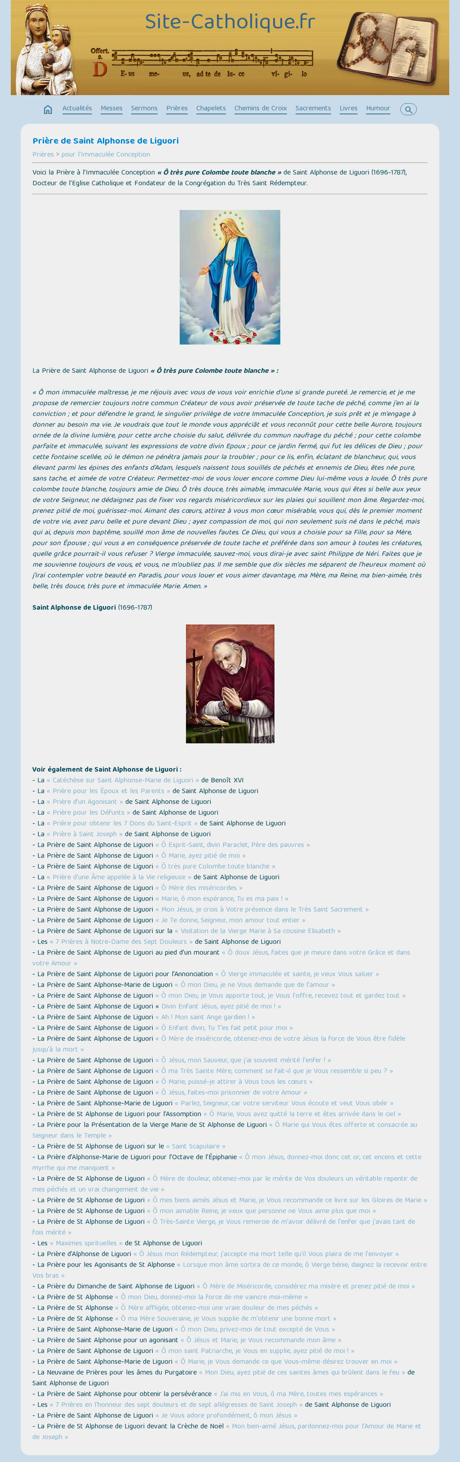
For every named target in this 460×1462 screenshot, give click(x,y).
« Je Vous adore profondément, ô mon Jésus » (226, 1416)
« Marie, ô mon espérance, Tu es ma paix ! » (221, 899)
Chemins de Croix (260, 109)
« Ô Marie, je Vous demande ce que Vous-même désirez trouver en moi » (286, 1362)
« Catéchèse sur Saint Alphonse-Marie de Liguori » (123, 781)
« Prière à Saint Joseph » (85, 835)
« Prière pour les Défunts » (88, 813)
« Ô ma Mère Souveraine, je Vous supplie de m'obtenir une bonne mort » (224, 1319)
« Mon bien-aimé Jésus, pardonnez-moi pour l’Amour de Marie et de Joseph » (226, 1432)
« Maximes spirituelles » (85, 1244)
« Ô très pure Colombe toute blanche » (215, 867)
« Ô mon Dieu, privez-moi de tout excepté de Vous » (255, 1330)
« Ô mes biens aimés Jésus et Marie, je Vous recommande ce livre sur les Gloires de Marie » (287, 1201)
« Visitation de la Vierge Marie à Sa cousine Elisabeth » (258, 931)
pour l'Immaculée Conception (106, 155)
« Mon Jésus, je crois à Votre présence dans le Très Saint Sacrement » (262, 910)
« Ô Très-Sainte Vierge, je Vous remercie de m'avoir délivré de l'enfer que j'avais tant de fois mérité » (223, 1227)
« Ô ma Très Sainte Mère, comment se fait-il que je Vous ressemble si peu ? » (274, 1071)
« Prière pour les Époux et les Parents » (108, 792)
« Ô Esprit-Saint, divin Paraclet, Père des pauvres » (232, 845)
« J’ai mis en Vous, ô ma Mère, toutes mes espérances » (298, 1394)
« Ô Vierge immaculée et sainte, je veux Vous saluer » (297, 975)
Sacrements (313, 109)
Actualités (77, 109)
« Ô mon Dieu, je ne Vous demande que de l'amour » (255, 985)
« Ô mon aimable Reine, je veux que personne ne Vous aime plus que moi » (261, 1211)
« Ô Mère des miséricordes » (199, 888)
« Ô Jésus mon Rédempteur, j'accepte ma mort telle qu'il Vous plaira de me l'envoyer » (266, 1254)
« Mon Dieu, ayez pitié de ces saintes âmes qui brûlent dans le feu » (302, 1373)
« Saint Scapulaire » (196, 1147)
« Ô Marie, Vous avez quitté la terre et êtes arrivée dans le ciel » (302, 1115)
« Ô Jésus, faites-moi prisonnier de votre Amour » (231, 1093)
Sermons (144, 109)
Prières (177, 109)
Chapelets (211, 109)
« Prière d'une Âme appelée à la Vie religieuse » (119, 878)
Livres (349, 109)
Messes (112, 109)
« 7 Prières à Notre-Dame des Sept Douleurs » (121, 942)
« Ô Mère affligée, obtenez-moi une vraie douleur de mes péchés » (215, 1308)
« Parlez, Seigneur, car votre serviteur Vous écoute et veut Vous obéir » (284, 1104)
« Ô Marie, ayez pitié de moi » (200, 856)
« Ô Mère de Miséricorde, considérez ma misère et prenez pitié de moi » (306, 1287)
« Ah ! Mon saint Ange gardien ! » (205, 1018)
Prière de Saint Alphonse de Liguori (105, 142)
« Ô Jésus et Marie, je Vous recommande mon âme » (261, 1341)
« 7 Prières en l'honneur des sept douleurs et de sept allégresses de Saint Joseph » (176, 1405)
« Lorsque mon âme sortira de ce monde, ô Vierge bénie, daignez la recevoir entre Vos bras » (229, 1271)
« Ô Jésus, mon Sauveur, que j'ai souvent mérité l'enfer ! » (243, 1061)
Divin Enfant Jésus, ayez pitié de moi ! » (220, 1007)
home (48, 110)
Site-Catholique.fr (230, 23)
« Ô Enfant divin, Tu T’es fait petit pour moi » (224, 1028)
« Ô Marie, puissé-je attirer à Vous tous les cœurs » (234, 1082)
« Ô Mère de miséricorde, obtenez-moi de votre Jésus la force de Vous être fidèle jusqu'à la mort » (218, 1044)
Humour (378, 109)
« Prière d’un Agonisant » (85, 802)
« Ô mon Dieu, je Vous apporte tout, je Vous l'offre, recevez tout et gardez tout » (280, 996)
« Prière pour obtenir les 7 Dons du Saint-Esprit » (122, 824)
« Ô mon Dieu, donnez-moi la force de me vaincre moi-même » (211, 1298)
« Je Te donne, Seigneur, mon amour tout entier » (230, 921)
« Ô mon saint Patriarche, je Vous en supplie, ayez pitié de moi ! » (254, 1351)
